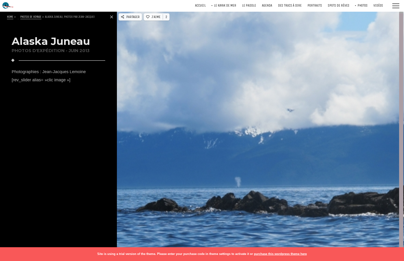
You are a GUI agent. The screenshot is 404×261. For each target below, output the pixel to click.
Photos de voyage (30, 16)
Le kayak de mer (225, 5)
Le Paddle (249, 5)
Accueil (200, 5)
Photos (362, 5)
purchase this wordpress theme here (280, 254)
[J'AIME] (256, 134)
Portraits (314, 5)
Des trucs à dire (290, 5)
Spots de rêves (338, 5)
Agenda (267, 5)
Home (10, 16)
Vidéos (378, 5)
